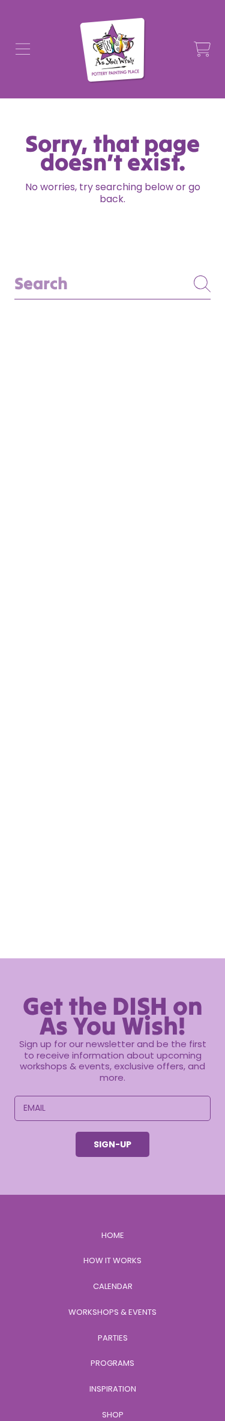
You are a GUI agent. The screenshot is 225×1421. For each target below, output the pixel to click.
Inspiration (112, 1389)
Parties (113, 1338)
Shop (113, 1414)
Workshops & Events (112, 1312)
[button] (23, 49)
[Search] (202, 284)
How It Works (112, 1260)
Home (112, 1235)
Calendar (113, 1286)
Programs (112, 1363)
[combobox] (112, 283)
